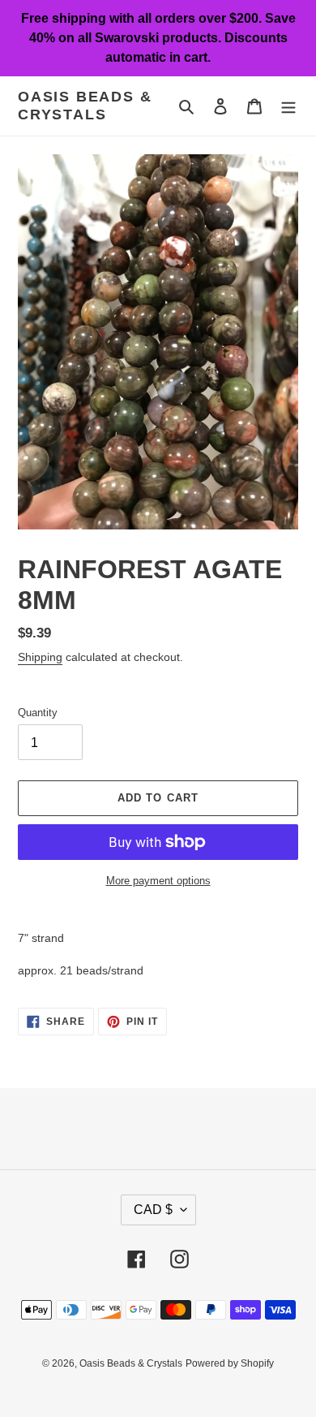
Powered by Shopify (230, 1363)
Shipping (40, 656)
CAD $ (153, 1209)
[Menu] (288, 106)
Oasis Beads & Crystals (85, 106)
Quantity (38, 712)
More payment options (158, 881)
